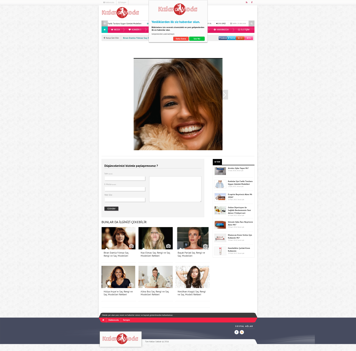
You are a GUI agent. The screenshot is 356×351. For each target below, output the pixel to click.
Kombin (135, 29)
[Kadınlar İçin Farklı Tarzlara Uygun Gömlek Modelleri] (220, 188)
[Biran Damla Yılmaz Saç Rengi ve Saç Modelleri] (119, 248)
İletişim (123, 2)
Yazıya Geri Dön (112, 38)
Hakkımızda (109, 2)
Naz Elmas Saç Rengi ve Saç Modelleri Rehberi (155, 254)
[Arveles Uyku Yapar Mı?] (220, 174)
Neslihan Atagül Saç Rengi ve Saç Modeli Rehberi (192, 293)
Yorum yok (240, 171)
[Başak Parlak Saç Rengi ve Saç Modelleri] (192, 248)
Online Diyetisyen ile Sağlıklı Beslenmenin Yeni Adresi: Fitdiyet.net (239, 210)
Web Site (108, 195)
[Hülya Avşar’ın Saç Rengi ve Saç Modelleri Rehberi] (119, 287)
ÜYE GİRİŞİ (222, 23)
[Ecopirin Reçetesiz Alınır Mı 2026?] (220, 201)
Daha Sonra (181, 38)
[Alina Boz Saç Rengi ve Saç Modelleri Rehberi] (156, 287)
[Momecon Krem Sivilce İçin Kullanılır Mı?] (220, 241)
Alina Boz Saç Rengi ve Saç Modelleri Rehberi (155, 293)
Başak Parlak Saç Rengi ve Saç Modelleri (191, 254)
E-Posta (110, 184)
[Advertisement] (87, 47)
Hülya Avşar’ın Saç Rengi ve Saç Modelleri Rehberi (118, 293)
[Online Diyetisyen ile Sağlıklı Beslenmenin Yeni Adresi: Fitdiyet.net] (220, 214)
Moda (117, 29)
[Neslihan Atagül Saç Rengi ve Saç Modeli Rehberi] (192, 287)
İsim (108, 173)
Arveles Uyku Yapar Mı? (238, 168)
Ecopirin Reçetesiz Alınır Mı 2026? (135, 23)
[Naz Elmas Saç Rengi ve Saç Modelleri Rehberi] (156, 248)
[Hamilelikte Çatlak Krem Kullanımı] (220, 254)
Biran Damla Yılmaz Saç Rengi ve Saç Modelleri (116, 254)
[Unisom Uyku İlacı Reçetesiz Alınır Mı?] (220, 228)
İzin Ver (197, 38)
